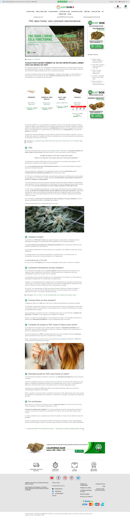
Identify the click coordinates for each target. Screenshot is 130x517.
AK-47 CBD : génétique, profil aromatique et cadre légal (98, 66)
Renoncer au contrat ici (86, 496)
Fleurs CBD (30, 11)
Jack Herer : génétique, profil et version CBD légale (98, 77)
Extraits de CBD (77, 11)
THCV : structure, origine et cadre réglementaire (96, 72)
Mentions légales (84, 494)
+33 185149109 (33, 1)
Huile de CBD (95, 11)
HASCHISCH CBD (65, 11)
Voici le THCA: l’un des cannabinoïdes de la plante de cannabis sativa (55, 295)
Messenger (58, 491)
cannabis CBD (54, 150)
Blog (69, 14)
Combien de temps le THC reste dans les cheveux (40, 428)
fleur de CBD (56, 381)
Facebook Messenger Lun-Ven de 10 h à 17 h (16, 1)
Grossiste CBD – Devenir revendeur (100, 489)
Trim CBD (87, 11)
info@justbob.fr (58, 488)
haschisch (49, 77)
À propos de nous (100, 484)
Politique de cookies (85, 487)
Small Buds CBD (41, 11)
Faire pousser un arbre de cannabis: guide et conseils (69, 429)
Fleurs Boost (53, 11)
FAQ (116, 1)
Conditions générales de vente (86, 491)
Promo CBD (62, 14)
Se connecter (117, 7)
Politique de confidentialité (84, 484)
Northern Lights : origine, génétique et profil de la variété (97, 61)
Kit (103, 11)
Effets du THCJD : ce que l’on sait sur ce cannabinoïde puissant (98, 83)
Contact (111, 1)
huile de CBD (60, 288)
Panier (125, 6)
